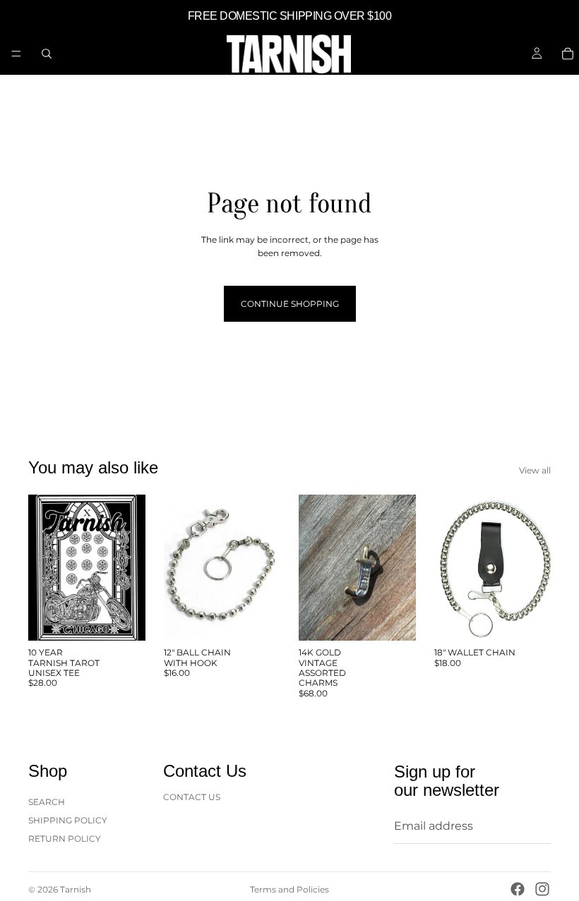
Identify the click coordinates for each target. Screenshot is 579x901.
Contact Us (191, 796)
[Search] (46, 53)
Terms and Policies (289, 889)
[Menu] (16, 53)
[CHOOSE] (123, 618)
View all (535, 470)
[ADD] (258, 618)
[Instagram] (542, 889)
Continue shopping (290, 303)
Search (46, 801)
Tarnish (75, 889)
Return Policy (64, 838)
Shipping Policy (67, 820)
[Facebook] (517, 889)
